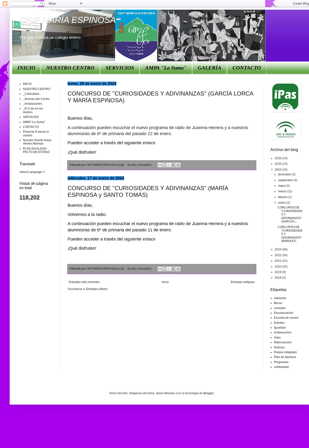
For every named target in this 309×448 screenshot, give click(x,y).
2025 (278, 163)
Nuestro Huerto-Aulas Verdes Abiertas (37, 141)
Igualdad (280, 327)
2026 (278, 158)
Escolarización (283, 313)
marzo (282, 191)
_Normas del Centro (36, 99)
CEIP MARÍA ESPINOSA (67, 20)
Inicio (165, 282)
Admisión (280, 298)
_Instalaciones (32, 103)
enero (282, 202)
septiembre (286, 180)
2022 (278, 255)
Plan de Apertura (285, 357)
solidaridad (281, 367)
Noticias (279, 347)
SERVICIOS (119, 68)
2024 (278, 169)
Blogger (209, 393)
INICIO (26, 68)
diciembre (285, 174)
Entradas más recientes (84, 282)
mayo (282, 185)
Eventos (279, 322)
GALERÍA (209, 68)
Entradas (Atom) (96, 289)
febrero (283, 197)
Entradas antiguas (243, 282)
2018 (278, 277)
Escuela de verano (286, 317)
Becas (278, 303)
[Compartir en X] (169, 165)
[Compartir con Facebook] (173, 165)
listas (277, 337)
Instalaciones (282, 332)
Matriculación (283, 342)
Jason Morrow (165, 393)
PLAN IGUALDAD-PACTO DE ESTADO (36, 150)
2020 (278, 266)
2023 (278, 249)
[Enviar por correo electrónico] (159, 165)
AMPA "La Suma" (166, 68)
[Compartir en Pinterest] (178, 165)
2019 (278, 272)
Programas (281, 362)
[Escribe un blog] (164, 165)
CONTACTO (246, 68)
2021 (278, 260)
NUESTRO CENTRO (70, 68)
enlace (149, 142)
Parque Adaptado (285, 352)
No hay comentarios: (140, 164)
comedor (280, 308)
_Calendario (31, 94)
